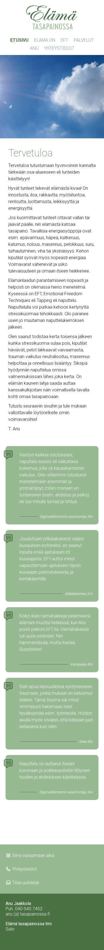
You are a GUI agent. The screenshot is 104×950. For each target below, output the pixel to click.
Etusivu (19, 40)
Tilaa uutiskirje (25, 882)
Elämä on (44, 40)
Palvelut (84, 40)
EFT (64, 40)
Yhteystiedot (59, 48)
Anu (34, 48)
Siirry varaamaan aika (33, 855)
